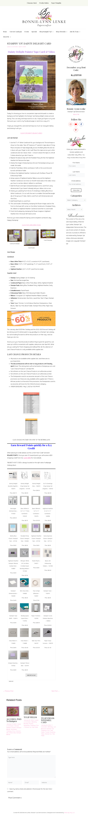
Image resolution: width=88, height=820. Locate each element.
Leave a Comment (12, 46)
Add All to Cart (31, 675)
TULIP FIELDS (30, 717)
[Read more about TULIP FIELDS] (31, 710)
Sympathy (27, 725)
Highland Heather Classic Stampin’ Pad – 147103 (36, 538)
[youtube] (76, 124)
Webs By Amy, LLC (69, 812)
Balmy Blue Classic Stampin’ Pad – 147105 (13, 538)
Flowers (14, 727)
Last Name (76, 172)
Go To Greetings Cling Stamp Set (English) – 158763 (48, 486)
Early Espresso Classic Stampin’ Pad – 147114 (47, 538)
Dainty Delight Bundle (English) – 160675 (13, 486)
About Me (76, 114)
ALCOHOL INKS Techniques (13, 720)
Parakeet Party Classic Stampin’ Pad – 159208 (24, 538)
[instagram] (70, 124)
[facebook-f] (81, 124)
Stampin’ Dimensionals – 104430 (13, 593)
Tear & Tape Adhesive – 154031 (36, 593)
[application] (52, 31)
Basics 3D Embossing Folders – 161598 (48, 563)
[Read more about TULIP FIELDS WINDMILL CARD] (48, 711)
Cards (47, 732)
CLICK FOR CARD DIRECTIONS (31, 225)
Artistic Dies (12, 733)
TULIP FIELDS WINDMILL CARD (47, 720)
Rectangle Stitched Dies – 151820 (13, 511)
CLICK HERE (27, 458)
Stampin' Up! (50, 728)
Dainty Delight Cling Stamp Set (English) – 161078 (25, 486)
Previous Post (8, 691)
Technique (14, 729)
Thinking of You (10, 731)
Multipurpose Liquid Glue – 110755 (25, 618)
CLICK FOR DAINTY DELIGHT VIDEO (31, 133)
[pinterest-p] (76, 130)
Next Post (55, 691)
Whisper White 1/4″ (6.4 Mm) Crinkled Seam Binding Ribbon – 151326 (25, 566)
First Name (76, 163)
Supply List (11, 681)
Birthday (50, 727)
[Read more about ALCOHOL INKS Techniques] (14, 711)
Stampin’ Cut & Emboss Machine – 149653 (48, 618)
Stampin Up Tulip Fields (31, 727)
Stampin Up (48, 734)
